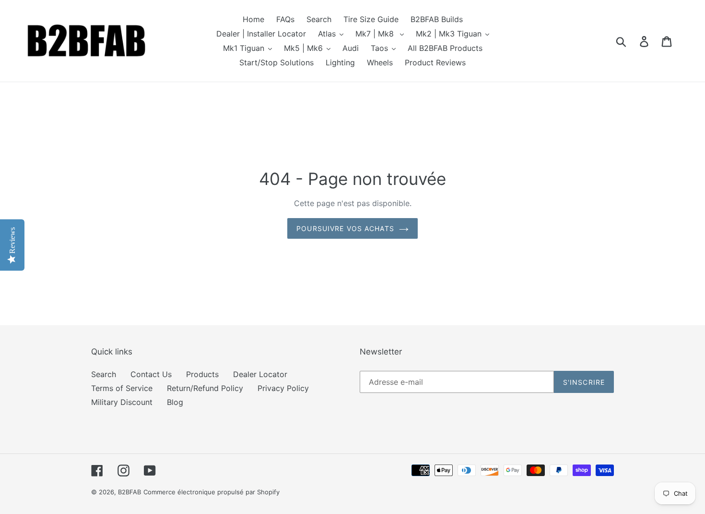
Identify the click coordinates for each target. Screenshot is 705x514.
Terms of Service (122, 388)
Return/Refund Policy (205, 388)
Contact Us (151, 374)
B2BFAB (129, 492)
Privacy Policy (283, 388)
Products (202, 374)
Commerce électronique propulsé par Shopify (211, 492)
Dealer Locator (260, 374)
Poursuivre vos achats (345, 228)
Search (103, 374)
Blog (175, 402)
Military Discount (122, 402)
